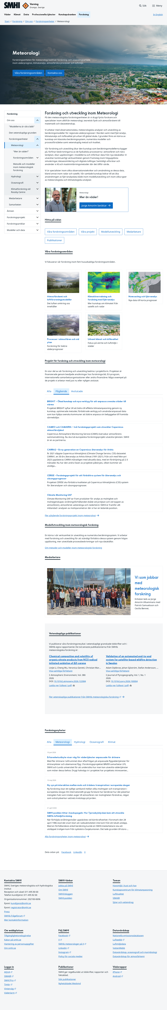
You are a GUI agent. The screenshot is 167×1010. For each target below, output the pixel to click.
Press (7, 911)
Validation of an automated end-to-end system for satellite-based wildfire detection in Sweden (131, 660)
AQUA (21, 971)
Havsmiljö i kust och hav (124, 885)
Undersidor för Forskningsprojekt (37, 217)
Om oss (29, 21)
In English (158, 14)
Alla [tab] (49, 391)
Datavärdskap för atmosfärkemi (129, 956)
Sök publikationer (67, 979)
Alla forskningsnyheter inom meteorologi (65, 836)
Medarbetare (15, 198)
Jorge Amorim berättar (94, 205)
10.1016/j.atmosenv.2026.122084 (70, 681)
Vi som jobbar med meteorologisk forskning (147, 586)
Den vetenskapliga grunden (22, 132)
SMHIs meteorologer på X (83, 943)
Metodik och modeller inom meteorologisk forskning (24, 167)
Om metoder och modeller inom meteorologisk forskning (73, 547)
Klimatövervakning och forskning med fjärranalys (101, 298)
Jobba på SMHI (65, 885)
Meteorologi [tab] (63, 741)
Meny (159, 5)
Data (26, 14)
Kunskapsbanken (67, 14)
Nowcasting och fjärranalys (143, 296)
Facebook (66, 852)
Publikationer (54, 240)
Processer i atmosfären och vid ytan (63, 341)
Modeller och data (16, 230)
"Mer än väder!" (21, 151)
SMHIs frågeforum (27, 915)
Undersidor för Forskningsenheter (37, 139)
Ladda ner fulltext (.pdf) (60, 685)
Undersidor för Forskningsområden (37, 158)
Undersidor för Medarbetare (37, 198)
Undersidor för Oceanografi (37, 183)
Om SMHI (63, 889)
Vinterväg (23, 988)
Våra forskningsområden (28, 72)
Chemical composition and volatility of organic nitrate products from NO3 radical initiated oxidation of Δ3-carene (73, 660)
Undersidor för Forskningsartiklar (37, 224)
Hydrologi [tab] (79, 741)
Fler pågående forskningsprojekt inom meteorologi (70, 515)
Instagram (77, 952)
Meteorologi (17, 145)
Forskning (84, 14)
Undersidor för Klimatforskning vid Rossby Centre (37, 189)
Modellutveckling (110, 231)
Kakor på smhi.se (12, 939)
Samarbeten (15, 204)
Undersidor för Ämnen (37, 211)
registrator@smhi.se (21, 907)
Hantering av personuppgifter (19, 943)
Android (131, 976)
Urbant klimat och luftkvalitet (103, 339)
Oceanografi (17, 182)
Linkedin (76, 947)
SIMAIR (116, 898)
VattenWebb (119, 948)
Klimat (17, 14)
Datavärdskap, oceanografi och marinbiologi (135, 952)
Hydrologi (16, 176)
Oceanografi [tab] (97, 741)
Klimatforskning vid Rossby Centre (20, 191)
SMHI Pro (22, 980)
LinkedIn (77, 852)
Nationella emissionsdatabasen (128, 935)
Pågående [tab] (61, 391)
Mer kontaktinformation (16, 920)
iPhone (130, 971)
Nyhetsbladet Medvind (69, 983)
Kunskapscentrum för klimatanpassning (133, 889)
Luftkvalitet (118, 893)
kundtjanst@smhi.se (21, 903)
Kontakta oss (55, 72)
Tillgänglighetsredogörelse (17, 935)
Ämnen (10, 211)
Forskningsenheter (45, 21)
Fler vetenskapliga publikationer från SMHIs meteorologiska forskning (87, 696)
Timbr (21, 984)
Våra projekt (88, 231)
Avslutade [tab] (77, 391)
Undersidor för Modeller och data (37, 230)
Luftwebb (131, 939)
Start (7, 21)
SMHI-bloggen (65, 893)
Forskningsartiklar (16, 223)
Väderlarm (23, 992)
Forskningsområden (23, 157)
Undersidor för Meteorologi (37, 145)
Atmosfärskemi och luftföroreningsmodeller (59, 298)
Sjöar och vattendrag (123, 902)
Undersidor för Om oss (37, 120)
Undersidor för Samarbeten (37, 204)
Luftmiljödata (119, 943)
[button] (143, 5)
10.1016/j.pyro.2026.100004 (124, 681)
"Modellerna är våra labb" (21, 126)
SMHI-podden (65, 898)
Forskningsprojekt (16, 217)
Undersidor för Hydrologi (37, 176)
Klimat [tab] (112, 741)
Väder (7, 14)
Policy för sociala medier (70, 956)
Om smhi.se (10, 948)
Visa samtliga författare (60, 670)
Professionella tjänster (43, 14)
